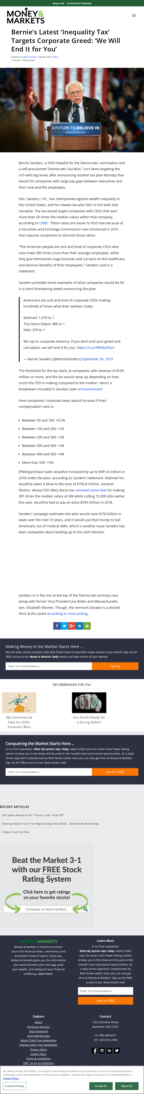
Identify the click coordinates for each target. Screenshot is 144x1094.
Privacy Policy (38, 1049)
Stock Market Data (38, 1036)
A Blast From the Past (15, 832)
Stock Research (38, 1031)
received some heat (91, 490)
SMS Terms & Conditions (38, 1063)
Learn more (45, 973)
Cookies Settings (14, 1086)
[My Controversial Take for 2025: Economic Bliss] (19, 702)
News (55, 56)
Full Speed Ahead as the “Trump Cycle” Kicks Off (32, 815)
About (38, 1022)
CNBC (43, 223)
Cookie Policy (38, 1054)
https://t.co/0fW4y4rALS (95, 347)
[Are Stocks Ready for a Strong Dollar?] (89, 702)
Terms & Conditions (38, 1058)
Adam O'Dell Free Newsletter (38, 1040)
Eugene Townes (29, 56)
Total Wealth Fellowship (79, 3)
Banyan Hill (58, 3)
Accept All (101, 1086)
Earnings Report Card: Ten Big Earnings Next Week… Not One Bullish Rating (50, 823)
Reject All (126, 1086)
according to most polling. (68, 613)
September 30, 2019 (97, 359)
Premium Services (38, 1027)
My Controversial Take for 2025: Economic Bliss (19, 722)
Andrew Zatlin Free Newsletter (38, 1045)
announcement (90, 389)
